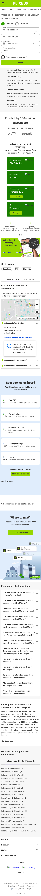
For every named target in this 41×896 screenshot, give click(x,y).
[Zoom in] (37, 301)
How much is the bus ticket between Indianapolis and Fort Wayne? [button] (17, 601)
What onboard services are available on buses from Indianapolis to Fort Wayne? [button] (19, 641)
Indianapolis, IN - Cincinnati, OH (13, 808)
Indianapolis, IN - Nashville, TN (12, 828)
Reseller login (8, 883)
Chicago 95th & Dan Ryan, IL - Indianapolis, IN (18, 824)
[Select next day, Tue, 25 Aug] (37, 43)
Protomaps (21, 318)
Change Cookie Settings (23, 889)
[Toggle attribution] (37, 318)
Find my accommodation (15, 57)
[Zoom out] (37, 304)
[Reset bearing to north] (37, 307)
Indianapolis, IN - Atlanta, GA (12, 801)
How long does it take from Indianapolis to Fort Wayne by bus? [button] (19, 593)
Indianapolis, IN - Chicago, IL (12, 772)
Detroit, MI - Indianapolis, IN (12, 805)
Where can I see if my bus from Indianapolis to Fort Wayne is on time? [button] (18, 609)
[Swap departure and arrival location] (36, 33)
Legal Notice (12, 886)
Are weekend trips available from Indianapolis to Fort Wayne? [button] (16, 692)
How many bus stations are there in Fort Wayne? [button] (17, 668)
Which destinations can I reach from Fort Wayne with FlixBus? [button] (17, 684)
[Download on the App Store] (29, 867)
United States (21, 9)
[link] (20, 545)
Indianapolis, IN (13, 279)
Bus (11, 9)
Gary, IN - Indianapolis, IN (10, 785)
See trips (16, 213)
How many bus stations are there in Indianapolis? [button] (17, 660)
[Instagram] (20, 878)
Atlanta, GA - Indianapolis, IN (12, 814)
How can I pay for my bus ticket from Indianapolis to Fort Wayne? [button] (18, 617)
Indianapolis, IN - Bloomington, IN (14, 811)
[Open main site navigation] (3, 3)
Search (20, 62)
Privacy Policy (19, 883)
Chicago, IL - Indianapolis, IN (12, 768)
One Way (9, 24)
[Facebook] (19, 878)
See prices (16, 197)
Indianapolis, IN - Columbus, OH (13, 818)
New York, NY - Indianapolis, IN (12, 791)
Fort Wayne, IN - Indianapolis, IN (13, 798)
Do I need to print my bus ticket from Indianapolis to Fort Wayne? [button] (18, 676)
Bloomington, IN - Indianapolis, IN (14, 778)
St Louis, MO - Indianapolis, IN (12, 782)
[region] (20, 310)
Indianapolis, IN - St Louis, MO (12, 795)
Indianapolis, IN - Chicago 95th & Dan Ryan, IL (18, 831)
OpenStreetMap (31, 318)
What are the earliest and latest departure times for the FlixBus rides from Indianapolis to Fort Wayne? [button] (18, 651)
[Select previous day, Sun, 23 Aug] (33, 43)
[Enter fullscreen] (37, 311)
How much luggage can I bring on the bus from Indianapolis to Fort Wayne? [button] (18, 625)
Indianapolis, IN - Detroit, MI (12, 788)
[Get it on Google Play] (15, 867)
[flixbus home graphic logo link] (20, 3)
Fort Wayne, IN (28, 279)
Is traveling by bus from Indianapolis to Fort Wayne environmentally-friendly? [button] (19, 633)
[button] (20, 30)
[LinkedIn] (21, 878)
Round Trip (24, 24)
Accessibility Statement (26, 886)
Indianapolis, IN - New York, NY (12, 775)
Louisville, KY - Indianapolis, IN (12, 821)
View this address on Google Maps (18, 337)
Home (4, 9)
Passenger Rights (31, 883)
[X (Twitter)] (22, 878)
